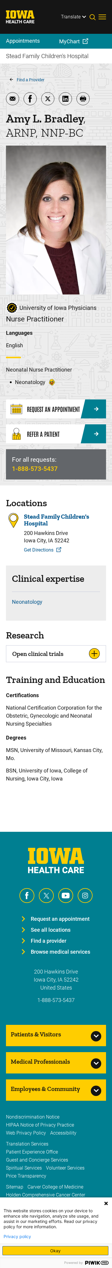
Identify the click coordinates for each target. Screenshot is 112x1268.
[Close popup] (106, 1203)
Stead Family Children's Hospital (56, 520)
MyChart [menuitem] (69, 41)
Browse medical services (60, 952)
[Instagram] (85, 895)
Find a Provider (31, 79)
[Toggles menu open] (102, 17)
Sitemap (14, 1187)
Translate (71, 17)
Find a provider (48, 941)
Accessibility (63, 1133)
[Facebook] (26, 895)
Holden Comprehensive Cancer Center (45, 1195)
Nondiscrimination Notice (32, 1117)
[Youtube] (65, 895)
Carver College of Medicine (55, 1187)
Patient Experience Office (32, 1152)
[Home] (24, 16)
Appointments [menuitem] (23, 41)
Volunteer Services (65, 1168)
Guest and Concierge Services (37, 1160)
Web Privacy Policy (26, 1133)
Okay (55, 1250)
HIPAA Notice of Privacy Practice (40, 1125)
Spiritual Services (24, 1168)
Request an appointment (60, 919)
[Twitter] (46, 895)
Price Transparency (26, 1176)
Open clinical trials (37, 653)
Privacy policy (17, 1236)
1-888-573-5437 (35, 468)
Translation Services (27, 1144)
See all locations (50, 930)
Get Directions (38, 550)
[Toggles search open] (94, 17)
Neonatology (27, 602)
